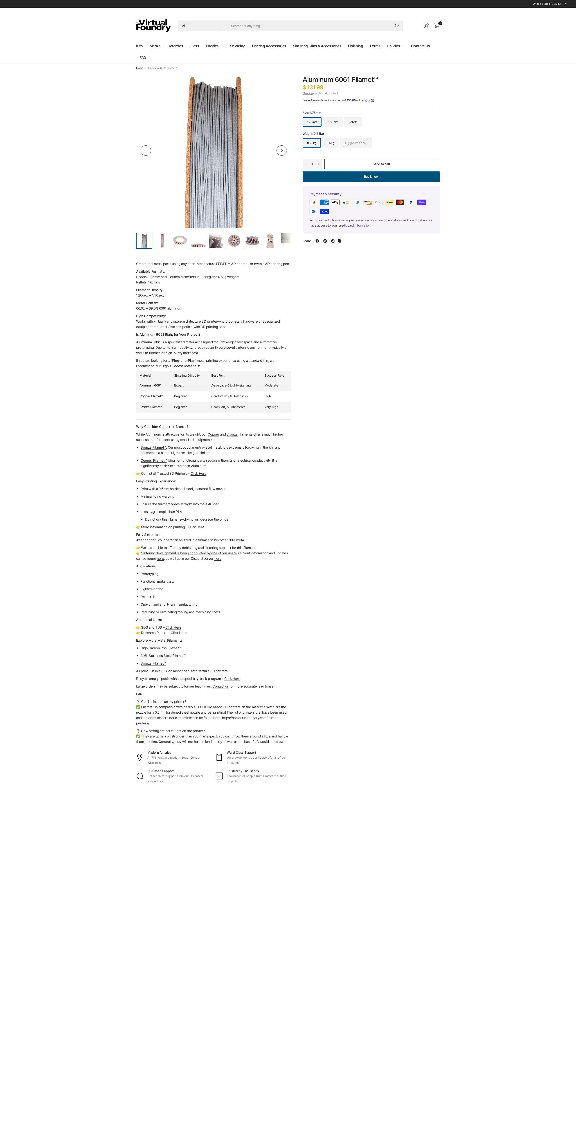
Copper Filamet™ (151, 396)
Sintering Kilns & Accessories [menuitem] (317, 46)
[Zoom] (283, 81)
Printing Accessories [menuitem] (269, 46)
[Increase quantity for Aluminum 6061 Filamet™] (318, 164)
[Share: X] (325, 241)
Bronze (232, 434)
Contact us (220, 686)
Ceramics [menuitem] (175, 46)
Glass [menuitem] (194, 46)
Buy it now (371, 176)
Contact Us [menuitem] (420, 46)
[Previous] (146, 150)
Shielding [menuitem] (237, 46)
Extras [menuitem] (375, 46)
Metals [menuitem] (155, 46)
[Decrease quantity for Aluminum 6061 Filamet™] (306, 164)
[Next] (282, 150)
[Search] (397, 25)
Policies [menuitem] (393, 46)
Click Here (232, 678)
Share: (307, 241)
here (160, 558)
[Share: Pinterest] (333, 241)
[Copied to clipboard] (340, 241)
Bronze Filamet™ (151, 407)
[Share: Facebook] (317, 241)
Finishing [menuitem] (355, 46)
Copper (213, 434)
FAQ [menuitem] (143, 57)
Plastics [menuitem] (212, 46)
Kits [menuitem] (139, 46)
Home (139, 68)
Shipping (308, 93)
